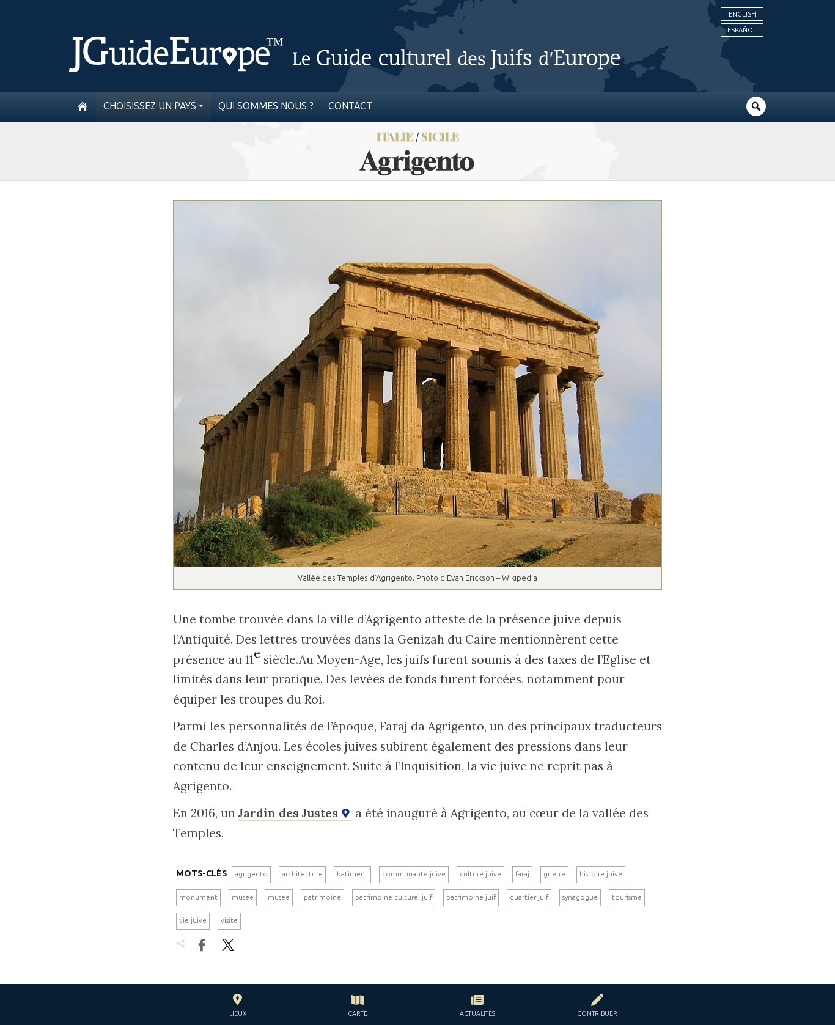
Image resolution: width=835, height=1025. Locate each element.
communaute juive (414, 874)
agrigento (251, 874)
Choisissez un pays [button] (149, 106)
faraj (522, 874)
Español (742, 30)
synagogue (580, 897)
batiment (352, 874)
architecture (302, 874)
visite (229, 920)
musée (243, 897)
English (742, 14)
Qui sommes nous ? (266, 106)
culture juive (480, 874)
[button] (237, 1007)
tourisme (627, 897)
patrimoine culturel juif (393, 897)
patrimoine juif (471, 897)
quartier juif (529, 897)
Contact (350, 106)
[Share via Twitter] (228, 945)
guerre (554, 874)
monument (198, 897)
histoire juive (600, 874)
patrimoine (322, 897)
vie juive (193, 920)
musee (279, 897)
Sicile (440, 137)
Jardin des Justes (289, 813)
